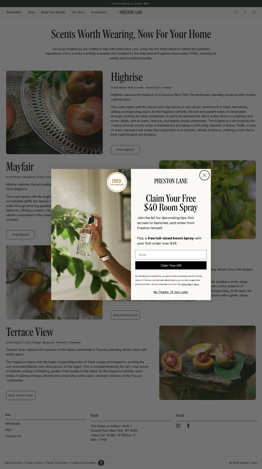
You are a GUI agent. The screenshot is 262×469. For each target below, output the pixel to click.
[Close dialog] (204, 175)
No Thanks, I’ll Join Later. (171, 292)
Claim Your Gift (171, 265)
